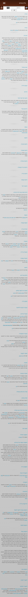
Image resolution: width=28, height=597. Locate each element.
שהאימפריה (24, 217)
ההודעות (15, 234)
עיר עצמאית (22, 514)
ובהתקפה (7, 260)
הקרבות (4, 277)
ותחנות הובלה (5, 325)
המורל (26, 417)
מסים (12, 217)
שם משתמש (14, 590)
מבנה (25, 475)
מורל (12, 260)
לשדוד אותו (25, 383)
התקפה (12, 343)
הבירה (8, 340)
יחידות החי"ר (12, 571)
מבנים (13, 44)
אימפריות (5, 412)
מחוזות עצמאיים (18, 48)
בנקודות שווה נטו (22, 412)
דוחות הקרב (13, 152)
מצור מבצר (16, 512)
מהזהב (11, 375)
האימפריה (9, 45)
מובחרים (12, 245)
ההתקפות (19, 45)
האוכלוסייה (19, 19)
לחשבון (19, 44)
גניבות (8, 217)
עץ (8, 243)
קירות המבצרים (10, 512)
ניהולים (17, 444)
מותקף (3, 41)
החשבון (10, 41)
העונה (4, 283)
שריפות (5, 217)
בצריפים (14, 243)
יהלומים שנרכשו (20, 588)
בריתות (14, 293)
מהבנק (13, 270)
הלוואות (18, 270)
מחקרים (6, 44)
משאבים (23, 129)
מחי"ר (19, 197)
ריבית (21, 377)
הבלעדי (21, 131)
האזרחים (11, 514)
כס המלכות (18, 494)
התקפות (17, 42)
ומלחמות (19, 293)
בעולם (9, 282)
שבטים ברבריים (24, 50)
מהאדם (11, 246)
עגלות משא (15, 322)
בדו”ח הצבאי (7, 71)
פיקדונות (18, 365)
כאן (16, 22)
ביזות (10, 217)
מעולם (16, 588)
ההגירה (11, 30)
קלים (18, 245)
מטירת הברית (22, 475)
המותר (18, 400)
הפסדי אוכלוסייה (20, 17)
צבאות (24, 512)
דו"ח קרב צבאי (19, 152)
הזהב (2, 317)
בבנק (7, 375)
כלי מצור (18, 246)
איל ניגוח (25, 209)
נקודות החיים (13, 486)
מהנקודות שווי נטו (17, 317)
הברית (17, 231)
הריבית (22, 365)
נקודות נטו (25, 404)
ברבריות (9, 455)
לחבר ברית (21, 316)
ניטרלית (14, 449)
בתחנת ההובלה (7, 322)
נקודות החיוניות (7, 475)
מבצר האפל (6, 50)
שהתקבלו (25, 593)
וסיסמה (10, 590)
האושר (16, 16)
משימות (23, 342)
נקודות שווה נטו (4, 414)
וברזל (6, 243)
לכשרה (18, 243)
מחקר (26, 260)
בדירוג (3, 77)
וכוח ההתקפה (20, 417)
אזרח (26, 246)
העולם (26, 498)
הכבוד (24, 417)
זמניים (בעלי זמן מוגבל (17, 593)
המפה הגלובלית (24, 132)
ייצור (14, 217)
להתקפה (18, 571)
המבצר (4, 194)
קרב (23, 355)
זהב (24, 316)
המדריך (21, 72)
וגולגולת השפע (24, 51)
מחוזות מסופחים (15, 131)
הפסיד (23, 71)
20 (1, 7)
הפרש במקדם (10, 417)
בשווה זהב (9, 317)
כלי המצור (5, 571)
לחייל (24, 246)
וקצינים (26, 233)
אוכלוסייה (16, 30)
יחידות (24, 243)
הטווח (5, 403)
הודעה (26, 152)
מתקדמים (15, 245)
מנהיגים (3, 231)
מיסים (26, 515)
